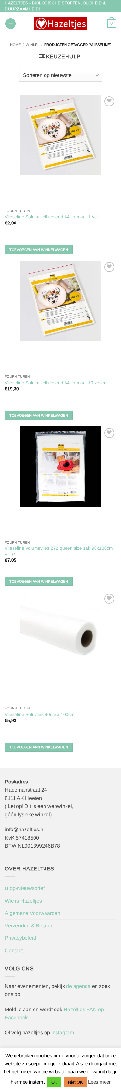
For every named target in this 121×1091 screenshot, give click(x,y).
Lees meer (99, 1082)
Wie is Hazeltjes (23, 901)
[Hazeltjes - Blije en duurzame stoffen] (60, 23)
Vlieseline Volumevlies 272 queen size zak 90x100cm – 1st (59, 551)
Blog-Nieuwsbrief (25, 888)
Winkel (32, 45)
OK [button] (54, 1082)
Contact (14, 950)
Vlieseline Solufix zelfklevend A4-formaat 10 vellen (55, 382)
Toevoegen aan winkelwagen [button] (38, 249)
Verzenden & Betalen (29, 925)
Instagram (62, 1032)
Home (15, 45)
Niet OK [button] (75, 1082)
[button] (10, 23)
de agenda (79, 986)
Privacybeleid (20, 938)
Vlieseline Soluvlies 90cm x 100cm (39, 714)
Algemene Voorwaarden (32, 913)
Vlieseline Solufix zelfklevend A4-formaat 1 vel (51, 216)
